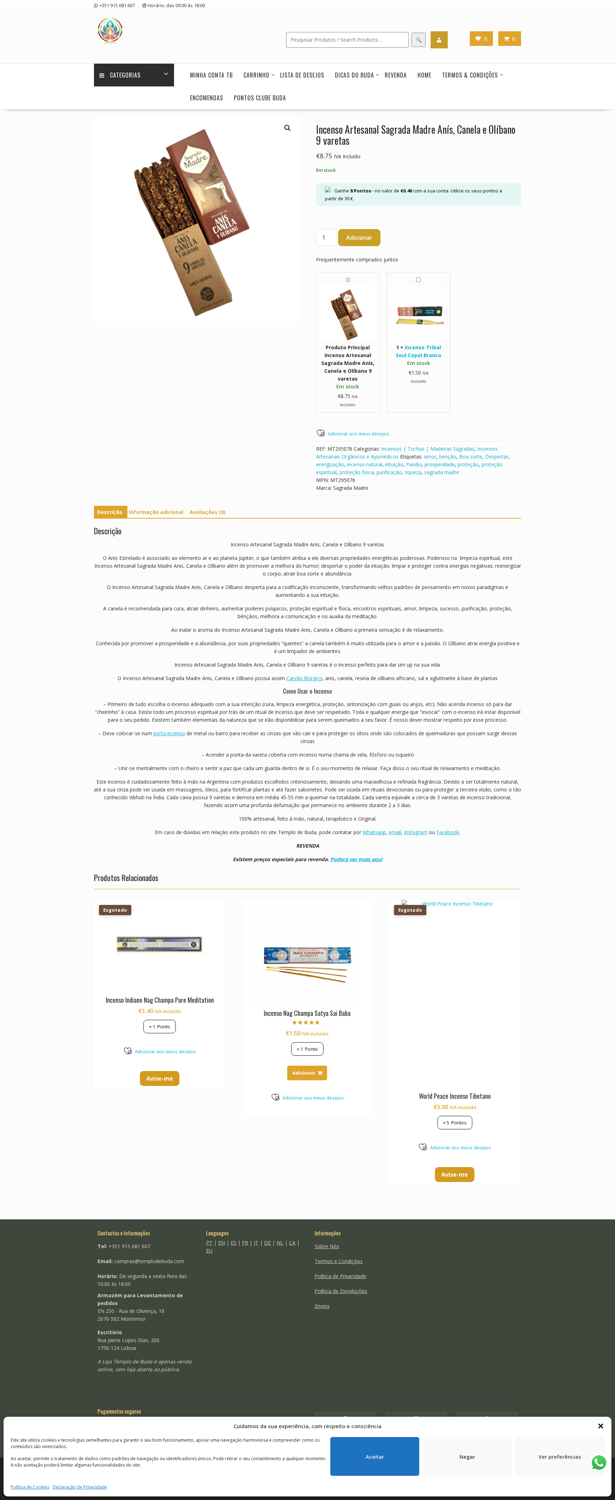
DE (267, 1242)
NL (280, 1242)
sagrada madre (441, 472)
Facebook (447, 832)
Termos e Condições (339, 1261)
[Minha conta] (439, 39)
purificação (389, 472)
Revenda (396, 75)
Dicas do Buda (354, 75)
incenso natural (364, 464)
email (395, 832)
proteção (468, 464)
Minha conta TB (211, 75)
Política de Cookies (30, 1487)
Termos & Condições (470, 75)
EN (221, 1242)
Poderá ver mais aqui (356, 859)
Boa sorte (470, 456)
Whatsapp (374, 832)
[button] (600, 1426)
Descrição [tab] (109, 512)
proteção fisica (357, 472)
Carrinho (256, 75)
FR (245, 1242)
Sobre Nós (327, 1246)
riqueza (413, 472)
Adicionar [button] (303, 1073)
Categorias (125, 75)
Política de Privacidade (340, 1276)
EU (209, 1250)
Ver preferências (559, 1456)
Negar (467, 1456)
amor (430, 456)
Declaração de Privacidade (80, 1487)
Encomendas (206, 98)
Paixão (414, 464)
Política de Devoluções (341, 1291)
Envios (322, 1306)
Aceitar (375, 1456)
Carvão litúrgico (304, 678)
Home (424, 75)
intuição (394, 464)
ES (233, 1242)
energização (330, 464)
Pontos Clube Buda (260, 98)
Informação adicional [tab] (156, 512)
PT (209, 1242)
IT (256, 1242)
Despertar (496, 456)
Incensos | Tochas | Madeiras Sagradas (427, 448)
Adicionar (359, 238)
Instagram (415, 832)
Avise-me (159, 1078)
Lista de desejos (302, 75)
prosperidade (440, 464)
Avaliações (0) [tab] (208, 512)
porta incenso (169, 733)
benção (447, 456)
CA (292, 1242)
